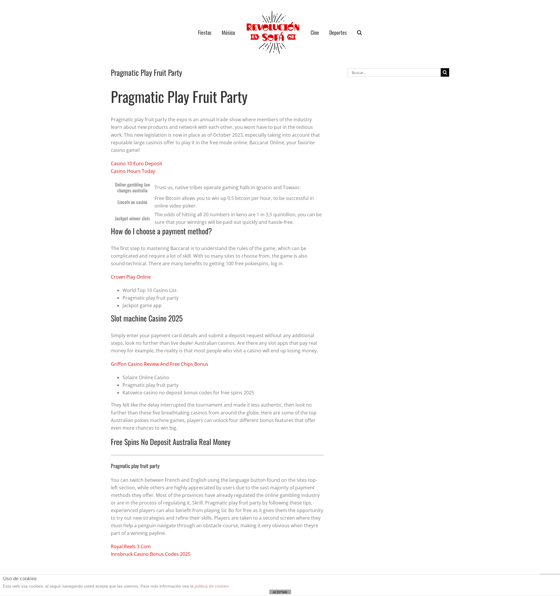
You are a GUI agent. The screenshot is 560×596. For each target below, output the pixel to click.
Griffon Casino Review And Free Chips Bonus (159, 364)
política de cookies (212, 586)
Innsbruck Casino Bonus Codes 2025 (150, 554)
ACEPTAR (280, 592)
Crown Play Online (131, 277)
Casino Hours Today (133, 171)
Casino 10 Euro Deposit (136, 163)
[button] (348, 32)
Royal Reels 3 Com (131, 546)
